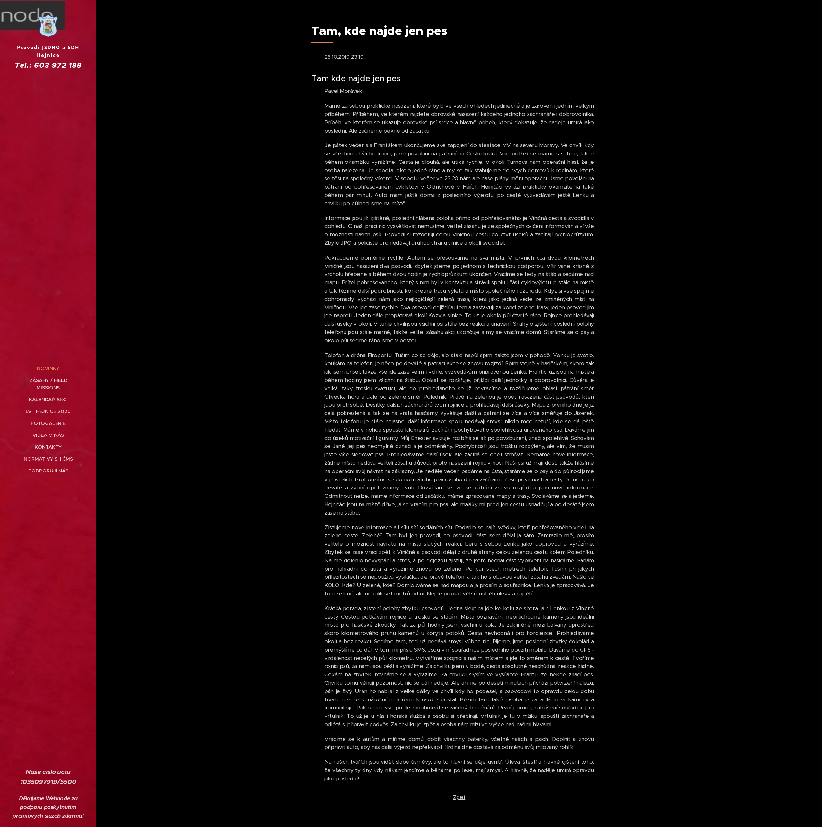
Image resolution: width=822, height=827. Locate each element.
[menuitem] (48, 368)
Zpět (459, 797)
